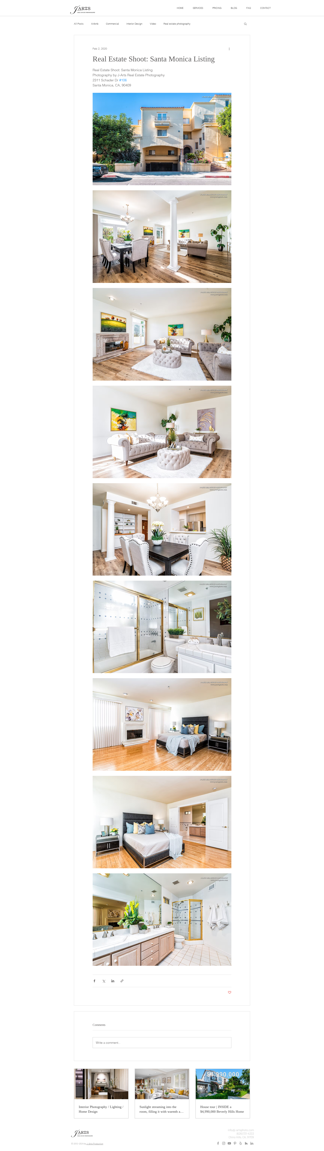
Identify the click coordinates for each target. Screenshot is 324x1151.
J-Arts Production (94, 1143)
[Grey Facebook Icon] (218, 1143)
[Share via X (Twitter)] (103, 981)
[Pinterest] (235, 1143)
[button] (198, 8)
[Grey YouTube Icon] (229, 1143)
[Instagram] (224, 1143)
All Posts (79, 23)
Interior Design (134, 23)
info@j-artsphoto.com (241, 1130)
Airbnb (94, 23)
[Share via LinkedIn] (113, 981)
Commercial (112, 23)
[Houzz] (246, 1143)
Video (153, 23)
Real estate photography (177, 23)
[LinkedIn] (252, 1143)
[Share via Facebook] (94, 981)
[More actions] (229, 48)
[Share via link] (122, 981)
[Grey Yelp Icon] (240, 1143)
